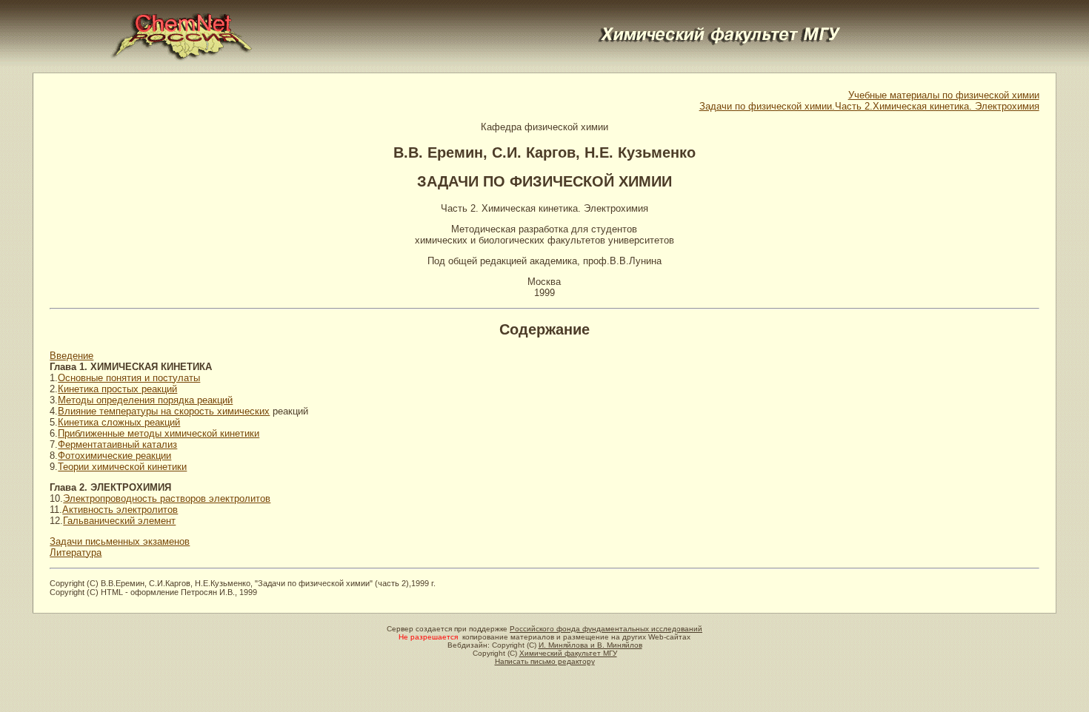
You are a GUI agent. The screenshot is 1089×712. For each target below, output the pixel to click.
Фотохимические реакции (114, 455)
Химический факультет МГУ (568, 653)
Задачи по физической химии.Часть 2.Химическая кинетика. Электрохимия (869, 106)
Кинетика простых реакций (117, 388)
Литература (75, 552)
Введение (71, 355)
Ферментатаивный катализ (117, 444)
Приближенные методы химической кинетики (158, 433)
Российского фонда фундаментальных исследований (606, 629)
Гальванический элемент (119, 520)
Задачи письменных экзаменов (120, 541)
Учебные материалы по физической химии (943, 95)
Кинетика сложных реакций (119, 422)
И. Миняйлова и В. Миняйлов (590, 645)
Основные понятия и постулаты (129, 377)
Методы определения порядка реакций (145, 400)
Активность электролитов (120, 509)
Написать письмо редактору (545, 661)
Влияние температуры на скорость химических (164, 411)
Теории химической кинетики (122, 466)
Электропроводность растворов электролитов (166, 498)
